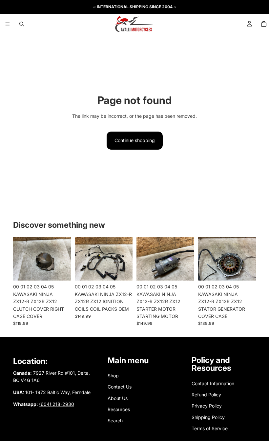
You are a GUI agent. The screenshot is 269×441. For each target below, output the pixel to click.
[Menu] (7, 24)
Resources (119, 409)
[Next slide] (63, 259)
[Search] (21, 24)
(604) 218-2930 (56, 404)
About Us (118, 398)
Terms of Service (210, 428)
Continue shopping (134, 140)
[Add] (61, 271)
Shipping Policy (208, 417)
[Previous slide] (20, 259)
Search (115, 421)
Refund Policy (206, 394)
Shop (113, 375)
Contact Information (213, 383)
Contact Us (120, 386)
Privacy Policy (207, 406)
